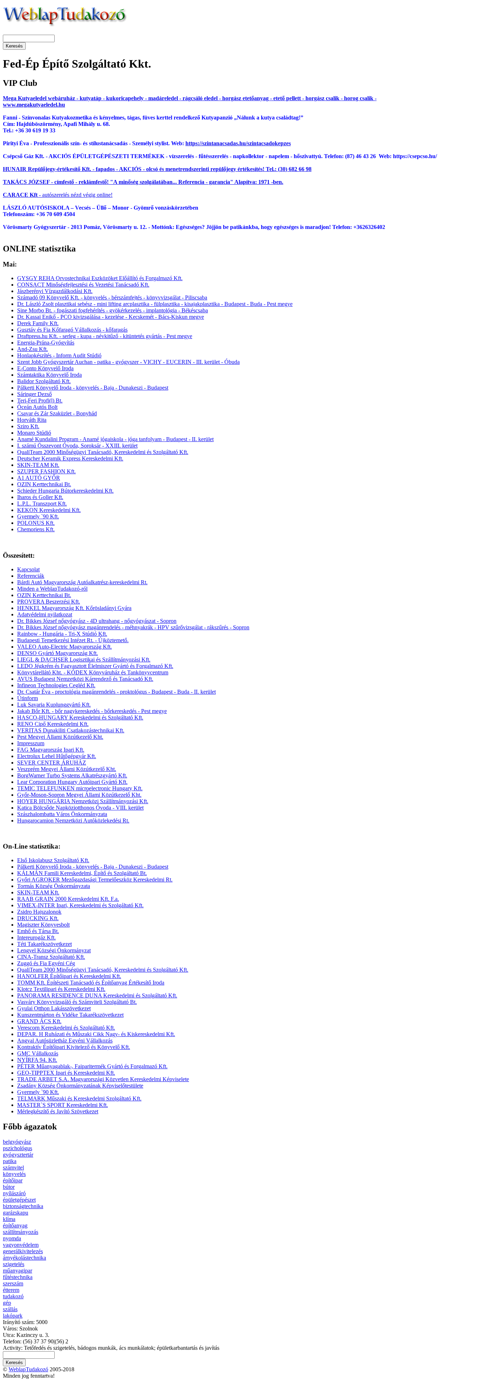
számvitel (13, 1167)
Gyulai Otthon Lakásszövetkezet (54, 1008)
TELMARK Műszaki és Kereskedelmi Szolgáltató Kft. (79, 1098)
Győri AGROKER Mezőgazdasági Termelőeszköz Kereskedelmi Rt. (95, 879)
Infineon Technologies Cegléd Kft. (56, 685)
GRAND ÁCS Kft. (39, 1021)
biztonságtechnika (23, 1206)
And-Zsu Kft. (32, 349)
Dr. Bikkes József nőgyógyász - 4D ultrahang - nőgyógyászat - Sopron (96, 621)
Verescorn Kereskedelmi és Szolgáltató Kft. (66, 1028)
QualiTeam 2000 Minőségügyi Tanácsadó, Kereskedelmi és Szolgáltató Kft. (102, 452)
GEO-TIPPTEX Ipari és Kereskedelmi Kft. (66, 1073)
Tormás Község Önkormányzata (53, 886)
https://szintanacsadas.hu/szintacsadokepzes (238, 143)
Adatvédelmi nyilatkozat (44, 614)
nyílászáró (14, 1193)
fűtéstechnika (18, 1277)
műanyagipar (17, 1271)
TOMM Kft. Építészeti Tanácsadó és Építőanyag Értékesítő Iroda (90, 983)
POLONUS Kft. (36, 523)
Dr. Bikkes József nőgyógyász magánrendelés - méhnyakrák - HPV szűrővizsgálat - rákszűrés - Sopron (133, 627)
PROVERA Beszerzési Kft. (48, 602)
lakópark (13, 1316)
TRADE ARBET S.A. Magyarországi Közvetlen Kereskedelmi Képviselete (103, 1079)
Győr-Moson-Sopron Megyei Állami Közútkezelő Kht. (79, 795)
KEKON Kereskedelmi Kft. (49, 510)
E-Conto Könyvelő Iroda (45, 368)
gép (7, 1303)
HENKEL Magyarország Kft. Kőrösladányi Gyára (74, 608)
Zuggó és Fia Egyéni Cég (46, 963)
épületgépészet (19, 1200)
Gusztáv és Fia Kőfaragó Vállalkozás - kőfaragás (72, 330)
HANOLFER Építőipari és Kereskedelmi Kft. (69, 976)
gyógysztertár (18, 1155)
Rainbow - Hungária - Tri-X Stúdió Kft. (62, 634)
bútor (9, 1187)
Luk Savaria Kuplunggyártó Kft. (54, 705)
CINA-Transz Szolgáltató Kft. (51, 957)
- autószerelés (36, 195)
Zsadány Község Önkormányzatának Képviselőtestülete (80, 1086)
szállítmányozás (20, 1232)
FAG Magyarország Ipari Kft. (50, 750)
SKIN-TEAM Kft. (38, 465)
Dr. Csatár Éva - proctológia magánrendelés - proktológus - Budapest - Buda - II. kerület (116, 692)
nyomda (12, 1238)
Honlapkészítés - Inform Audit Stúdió (59, 355)
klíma (9, 1219)
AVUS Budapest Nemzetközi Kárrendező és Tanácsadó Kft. (85, 679)
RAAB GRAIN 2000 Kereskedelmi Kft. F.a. (68, 899)
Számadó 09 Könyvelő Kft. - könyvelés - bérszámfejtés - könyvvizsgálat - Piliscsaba (112, 297)
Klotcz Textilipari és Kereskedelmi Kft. (61, 989)
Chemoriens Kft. (36, 529)
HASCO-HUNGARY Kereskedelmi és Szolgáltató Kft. (80, 717)
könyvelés (14, 1174)
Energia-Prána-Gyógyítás (45, 343)
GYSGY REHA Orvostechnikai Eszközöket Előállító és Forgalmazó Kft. (100, 278)
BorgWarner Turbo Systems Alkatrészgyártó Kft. (72, 775)
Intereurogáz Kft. (36, 937)
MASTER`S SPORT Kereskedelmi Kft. (62, 1105)
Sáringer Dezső (34, 394)
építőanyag (15, 1225)
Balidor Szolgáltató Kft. (44, 381)
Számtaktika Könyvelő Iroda (49, 375)
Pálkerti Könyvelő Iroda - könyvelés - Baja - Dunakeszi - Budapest (92, 388)
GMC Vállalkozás (37, 1053)
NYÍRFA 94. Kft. (37, 1060)
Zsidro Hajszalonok (39, 912)
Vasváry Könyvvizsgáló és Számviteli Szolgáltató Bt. (77, 1002)
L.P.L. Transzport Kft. (42, 503)
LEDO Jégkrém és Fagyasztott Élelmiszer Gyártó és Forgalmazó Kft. (95, 666)
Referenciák (30, 576)
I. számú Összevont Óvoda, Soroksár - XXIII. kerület (77, 446)
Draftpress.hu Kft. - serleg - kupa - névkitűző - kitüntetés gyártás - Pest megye (104, 336)
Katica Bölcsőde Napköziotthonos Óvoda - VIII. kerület (80, 808)
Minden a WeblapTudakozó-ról (52, 589)
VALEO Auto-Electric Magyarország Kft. (64, 647)
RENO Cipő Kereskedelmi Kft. (53, 724)
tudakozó (13, 1296)
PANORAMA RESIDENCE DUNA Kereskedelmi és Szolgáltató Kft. (97, 995)
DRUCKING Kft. (38, 918)
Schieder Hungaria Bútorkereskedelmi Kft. (65, 491)
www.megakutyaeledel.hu (34, 105)
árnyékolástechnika (24, 1258)
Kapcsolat (28, 569)
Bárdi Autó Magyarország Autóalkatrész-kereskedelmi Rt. (82, 582)
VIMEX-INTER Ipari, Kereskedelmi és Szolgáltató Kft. (80, 905)
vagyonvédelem (21, 1245)
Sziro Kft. (28, 426)
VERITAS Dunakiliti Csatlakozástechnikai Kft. (70, 730)
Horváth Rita (31, 420)
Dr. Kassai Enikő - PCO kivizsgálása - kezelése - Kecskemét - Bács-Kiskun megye (110, 317)
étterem (11, 1290)
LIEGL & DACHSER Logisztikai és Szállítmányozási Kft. (83, 659)
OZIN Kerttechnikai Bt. (44, 484)
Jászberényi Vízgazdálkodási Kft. (55, 291)
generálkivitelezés (23, 1251)
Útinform (27, 698)
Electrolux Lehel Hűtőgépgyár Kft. (56, 756)
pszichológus (17, 1148)
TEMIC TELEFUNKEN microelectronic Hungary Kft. (80, 788)
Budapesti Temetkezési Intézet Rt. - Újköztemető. (73, 640)
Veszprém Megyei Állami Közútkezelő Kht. (66, 769)
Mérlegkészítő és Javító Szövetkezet (57, 1111)
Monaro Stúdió (34, 433)
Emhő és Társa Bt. (38, 931)
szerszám (13, 1283)
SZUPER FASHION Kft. (46, 471)
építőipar (13, 1180)
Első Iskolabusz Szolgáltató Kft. (53, 860)
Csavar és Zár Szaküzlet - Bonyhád (57, 413)
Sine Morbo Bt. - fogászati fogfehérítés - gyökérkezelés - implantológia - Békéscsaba (112, 310)
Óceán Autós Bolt (37, 407)
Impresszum (30, 743)
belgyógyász (17, 1142)
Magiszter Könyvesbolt (43, 925)
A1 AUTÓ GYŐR (38, 478)
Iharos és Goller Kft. (40, 497)
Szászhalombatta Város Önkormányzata (62, 814)
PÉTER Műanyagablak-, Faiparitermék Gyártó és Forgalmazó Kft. (92, 1066)
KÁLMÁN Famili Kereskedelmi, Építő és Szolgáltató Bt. (82, 873)
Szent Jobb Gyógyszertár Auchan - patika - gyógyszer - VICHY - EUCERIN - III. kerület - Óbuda (128, 362)
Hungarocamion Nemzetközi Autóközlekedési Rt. (73, 820)
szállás (10, 1309)
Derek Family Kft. (38, 323)
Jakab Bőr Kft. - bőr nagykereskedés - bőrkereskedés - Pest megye (92, 711)
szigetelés (13, 1264)
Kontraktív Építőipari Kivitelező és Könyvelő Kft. (73, 1047)
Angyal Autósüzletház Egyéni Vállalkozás (65, 1040)
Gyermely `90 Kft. (38, 516)
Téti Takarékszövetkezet (44, 944)
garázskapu (15, 1213)
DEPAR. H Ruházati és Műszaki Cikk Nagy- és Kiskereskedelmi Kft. (96, 1034)
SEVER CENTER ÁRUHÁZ (51, 763)
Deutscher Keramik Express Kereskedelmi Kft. (70, 458)
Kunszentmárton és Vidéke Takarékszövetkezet (70, 1015)
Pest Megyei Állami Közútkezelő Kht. (60, 737)
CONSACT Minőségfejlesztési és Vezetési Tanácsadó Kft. (83, 285)
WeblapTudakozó (28, 1369)
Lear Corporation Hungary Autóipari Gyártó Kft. (72, 782)
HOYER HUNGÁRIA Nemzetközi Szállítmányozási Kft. (82, 801)
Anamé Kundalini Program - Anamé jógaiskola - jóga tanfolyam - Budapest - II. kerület (115, 439)
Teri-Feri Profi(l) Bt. (40, 400)
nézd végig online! (91, 195)
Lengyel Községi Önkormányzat (54, 950)
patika (9, 1161)
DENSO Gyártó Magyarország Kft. (57, 653)
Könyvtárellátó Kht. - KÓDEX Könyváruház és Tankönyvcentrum (92, 672)
